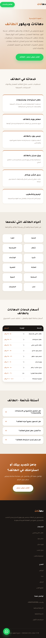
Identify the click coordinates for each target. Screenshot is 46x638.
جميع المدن (39, 588)
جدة (42, 576)
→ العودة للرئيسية (36, 19)
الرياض (41, 570)
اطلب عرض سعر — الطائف (30, 57)
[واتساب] (6, 631)
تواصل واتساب (7, 4)
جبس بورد (40, 539)
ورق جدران (40, 544)
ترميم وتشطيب (38, 556)
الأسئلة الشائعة (38, 608)
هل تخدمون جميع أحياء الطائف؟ (28, 422)
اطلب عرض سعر (23, 488)
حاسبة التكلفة (39, 614)
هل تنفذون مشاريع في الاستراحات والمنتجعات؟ (28, 412)
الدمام (41, 582)
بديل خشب (40, 550)
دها (41, 4)
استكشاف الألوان (38, 620)
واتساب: (35, 602)
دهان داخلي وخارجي (37, 533)
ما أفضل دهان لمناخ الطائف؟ (30, 431)
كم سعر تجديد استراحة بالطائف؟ (28, 440)
